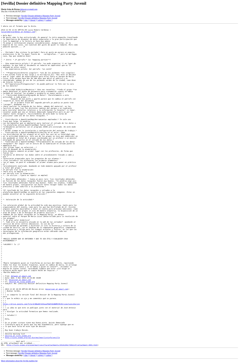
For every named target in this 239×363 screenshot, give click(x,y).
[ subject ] (41, 20)
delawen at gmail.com (28, 9)
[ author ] (48, 20)
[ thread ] (32, 20)
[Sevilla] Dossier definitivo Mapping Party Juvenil (40, 16)
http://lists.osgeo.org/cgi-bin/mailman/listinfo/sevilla (32, 338)
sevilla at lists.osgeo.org (22, 282)
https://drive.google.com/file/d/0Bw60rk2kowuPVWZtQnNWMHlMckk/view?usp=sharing (41, 304)
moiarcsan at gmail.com (20, 280)
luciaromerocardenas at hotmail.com (18, 32)
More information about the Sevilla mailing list (19, 361)
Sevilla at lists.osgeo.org (18, 336)
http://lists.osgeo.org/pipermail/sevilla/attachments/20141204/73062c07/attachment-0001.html (52, 345)
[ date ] (26, 20)
